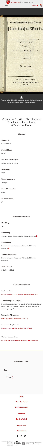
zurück (6, 6)
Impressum (21, 425)
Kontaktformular (21, 407)
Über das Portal (21, 402)
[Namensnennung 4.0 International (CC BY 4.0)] (21, 97)
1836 (10, 377)
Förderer (21, 414)
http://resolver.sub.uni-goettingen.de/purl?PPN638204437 (19, 340)
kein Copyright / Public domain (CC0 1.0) (14, 318)
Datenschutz (21, 431)
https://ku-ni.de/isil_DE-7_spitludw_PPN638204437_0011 (19, 294)
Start (21, 396)
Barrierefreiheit (21, 419)
